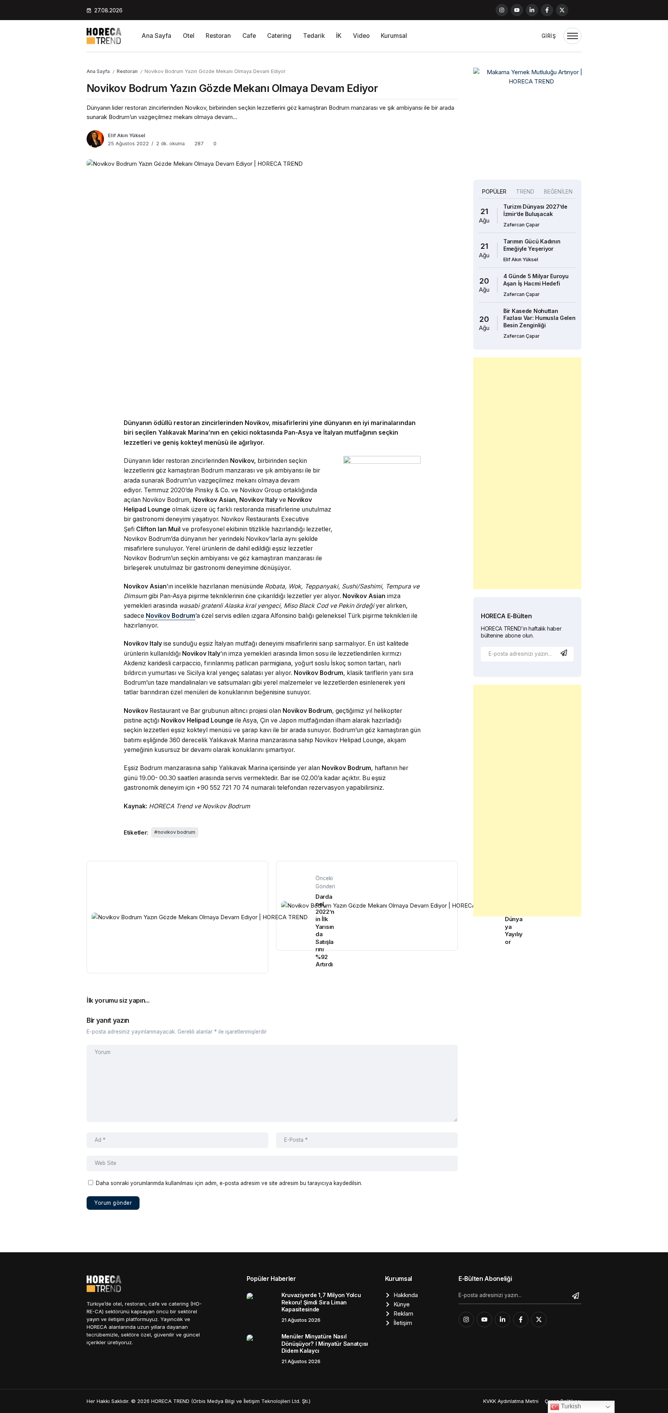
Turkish (570, 1406)
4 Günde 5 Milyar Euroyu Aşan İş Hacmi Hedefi (535, 280)
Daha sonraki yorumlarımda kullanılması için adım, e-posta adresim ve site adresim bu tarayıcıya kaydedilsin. (229, 1183)
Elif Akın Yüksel (126, 135)
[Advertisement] (527, 473)
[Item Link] (261, 1307)
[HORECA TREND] (104, 35)
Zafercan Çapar (521, 225)
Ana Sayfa (98, 71)
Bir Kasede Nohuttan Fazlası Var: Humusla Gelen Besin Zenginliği (539, 318)
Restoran (127, 71)
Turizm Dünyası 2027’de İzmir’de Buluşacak (535, 210)
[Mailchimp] (565, 653)
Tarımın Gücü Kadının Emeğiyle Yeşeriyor (531, 245)
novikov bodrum (176, 832)
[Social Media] (502, 10)
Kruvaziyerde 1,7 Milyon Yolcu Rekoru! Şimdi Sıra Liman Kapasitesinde (321, 1302)
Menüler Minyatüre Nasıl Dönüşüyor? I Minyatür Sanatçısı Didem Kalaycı (324, 1343)
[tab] (494, 191)
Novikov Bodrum (170, 615)
